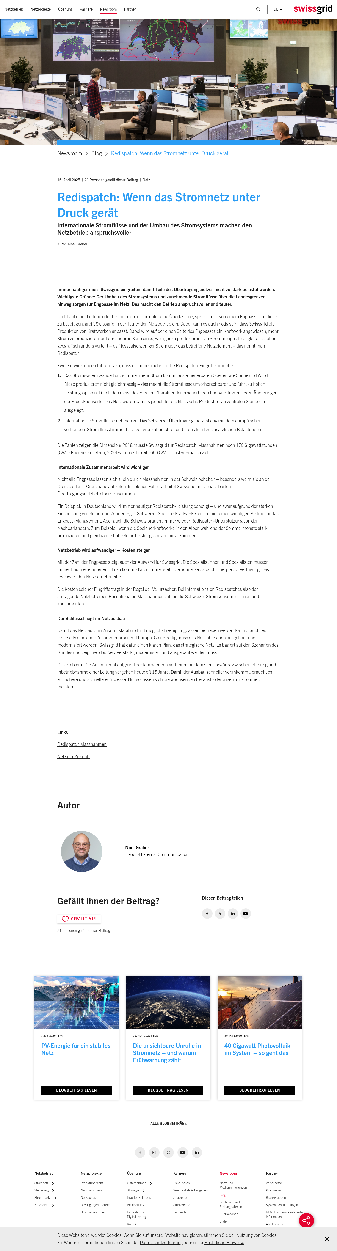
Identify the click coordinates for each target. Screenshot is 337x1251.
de (276, 9)
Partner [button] (130, 9)
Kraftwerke (273, 1190)
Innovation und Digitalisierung (137, 1215)
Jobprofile (180, 1197)
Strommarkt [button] (42, 1197)
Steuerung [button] (41, 1190)
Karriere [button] (86, 9)
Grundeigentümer (93, 1212)
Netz (146, 180)
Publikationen (229, 1214)
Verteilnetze (274, 1183)
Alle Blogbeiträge (168, 1123)
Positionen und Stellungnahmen (231, 1205)
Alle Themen (274, 1224)
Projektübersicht (92, 1183)
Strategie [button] (133, 1190)
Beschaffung (135, 1205)
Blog (96, 153)
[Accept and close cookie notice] (327, 1239)
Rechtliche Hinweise (224, 1242)
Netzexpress (89, 1197)
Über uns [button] (65, 9)
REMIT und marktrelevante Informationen (284, 1215)
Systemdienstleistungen (282, 1205)
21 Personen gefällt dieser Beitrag (111, 180)
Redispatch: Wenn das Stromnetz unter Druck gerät (169, 153)
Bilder (224, 1221)
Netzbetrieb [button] (14, 9)
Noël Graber (77, 244)
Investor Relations (139, 1197)
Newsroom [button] (108, 9)
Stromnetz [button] (41, 1183)
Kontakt (132, 1224)
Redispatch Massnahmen (82, 744)
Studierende (181, 1205)
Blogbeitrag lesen (76, 1090)
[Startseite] (313, 9)
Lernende (179, 1212)
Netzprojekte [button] (40, 9)
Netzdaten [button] (41, 1205)
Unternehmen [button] (136, 1183)
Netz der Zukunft (73, 757)
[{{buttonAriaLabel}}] (306, 1220)
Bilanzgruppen (276, 1197)
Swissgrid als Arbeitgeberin (191, 1190)
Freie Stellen (181, 1183)
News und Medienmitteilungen (233, 1185)
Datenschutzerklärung (161, 1242)
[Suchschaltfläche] (258, 9)
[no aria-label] (207, 913)
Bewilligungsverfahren (95, 1205)
